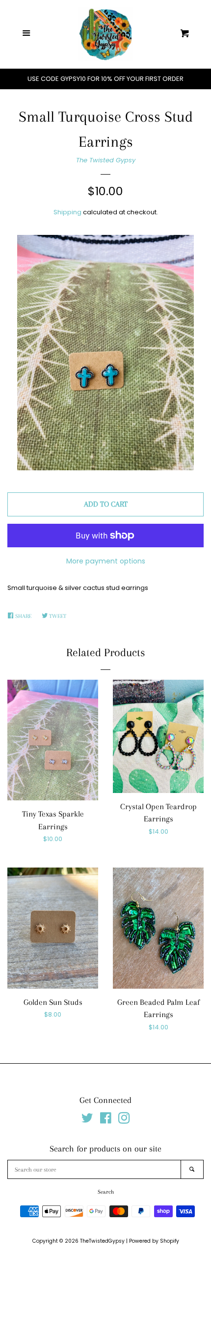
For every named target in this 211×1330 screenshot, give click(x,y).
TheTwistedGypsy (102, 1241)
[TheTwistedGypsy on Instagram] (124, 1120)
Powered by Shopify (154, 1241)
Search (106, 1192)
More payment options (105, 561)
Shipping (67, 212)
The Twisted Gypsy (105, 160)
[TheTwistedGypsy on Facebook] (106, 1120)
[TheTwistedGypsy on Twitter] (87, 1120)
